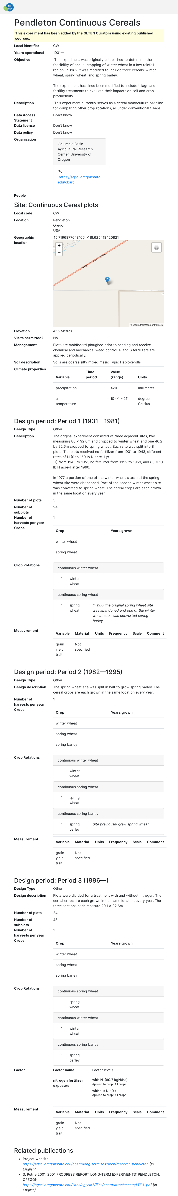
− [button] (59, 252)
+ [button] (59, 245)
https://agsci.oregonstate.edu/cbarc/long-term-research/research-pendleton (85, 1164)
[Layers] (156, 247)
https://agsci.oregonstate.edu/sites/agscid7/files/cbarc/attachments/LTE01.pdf (87, 1185)
